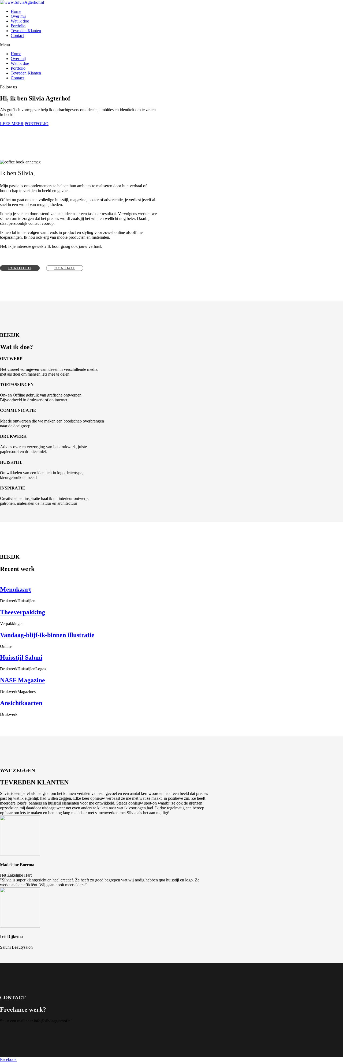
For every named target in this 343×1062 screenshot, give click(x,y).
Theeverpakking (22, 612)
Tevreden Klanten (26, 30)
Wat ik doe (20, 21)
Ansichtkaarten (21, 703)
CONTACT (64, 268)
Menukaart (15, 589)
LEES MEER (12, 123)
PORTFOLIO (37, 123)
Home (16, 11)
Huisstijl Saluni (21, 657)
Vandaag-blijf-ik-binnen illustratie (47, 634)
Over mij (18, 16)
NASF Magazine (22, 680)
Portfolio (18, 26)
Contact (17, 35)
